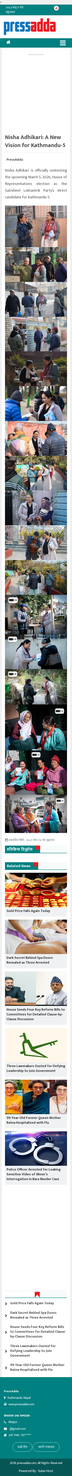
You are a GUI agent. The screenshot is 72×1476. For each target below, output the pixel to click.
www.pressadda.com (21, 1404)
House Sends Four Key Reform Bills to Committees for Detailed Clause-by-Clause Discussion (36, 1014)
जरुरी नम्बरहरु (46, 1447)
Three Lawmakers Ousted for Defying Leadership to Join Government (36, 1068)
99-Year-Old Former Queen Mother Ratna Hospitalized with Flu (34, 1120)
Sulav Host (45, 1471)
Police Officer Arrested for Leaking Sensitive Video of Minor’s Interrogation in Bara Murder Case (34, 1174)
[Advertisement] (36, 93)
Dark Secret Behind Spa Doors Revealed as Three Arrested (30, 960)
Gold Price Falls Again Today (28, 911)
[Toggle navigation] (62, 43)
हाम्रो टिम (22, 1447)
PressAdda (15, 160)
